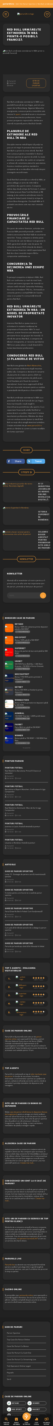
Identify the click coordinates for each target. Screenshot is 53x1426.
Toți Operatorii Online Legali (19, 1366)
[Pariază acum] (9, 628)
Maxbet (36, 1409)
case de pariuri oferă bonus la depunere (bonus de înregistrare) (26, 1113)
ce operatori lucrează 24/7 (27, 1238)
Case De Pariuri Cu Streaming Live (21, 1359)
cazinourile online (26, 1295)
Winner (36, 1403)
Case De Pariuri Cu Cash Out (19, 1353)
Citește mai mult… (27, 1163)
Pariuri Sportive (13, 1333)
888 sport (17, 1409)
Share (18, 461)
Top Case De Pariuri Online (18, 1339)
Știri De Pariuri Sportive (36, 83)
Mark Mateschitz (34, 365)
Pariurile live (10, 1264)
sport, (18, 114)
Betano (15, 1403)
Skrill (9, 1379)
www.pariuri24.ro (34, 425)
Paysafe (10, 1372)
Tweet (38, 461)
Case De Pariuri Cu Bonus (18, 1346)
